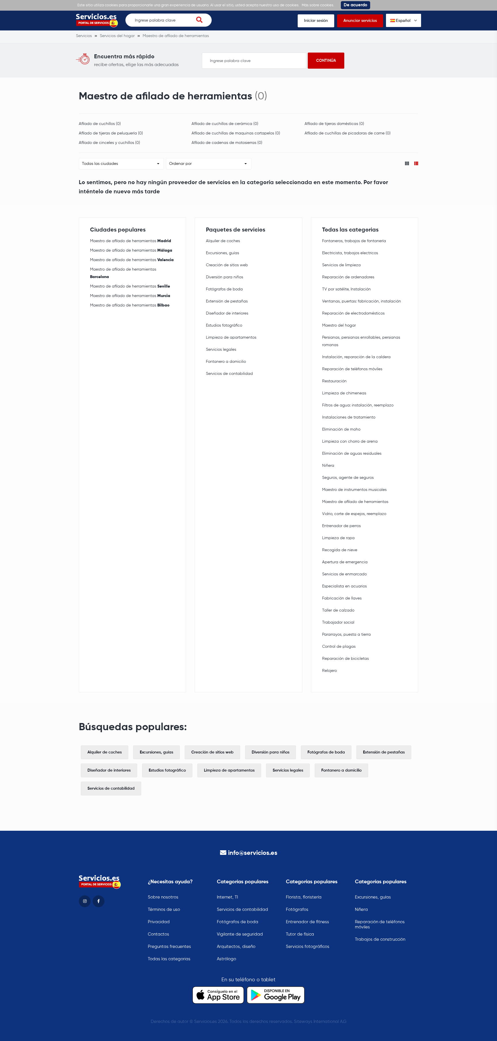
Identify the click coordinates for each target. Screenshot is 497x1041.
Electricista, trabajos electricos (350, 253)
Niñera (328, 466)
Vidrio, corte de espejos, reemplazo (354, 514)
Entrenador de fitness (307, 922)
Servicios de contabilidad (229, 374)
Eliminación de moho (341, 429)
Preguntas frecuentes (169, 946)
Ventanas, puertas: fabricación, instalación (361, 301)
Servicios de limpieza (341, 265)
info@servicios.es (252, 853)
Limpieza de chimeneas (344, 393)
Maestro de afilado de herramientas (130, 241)
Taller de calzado (338, 610)
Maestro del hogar (339, 325)
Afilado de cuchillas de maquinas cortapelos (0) (236, 133)
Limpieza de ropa (338, 538)
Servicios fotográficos (307, 946)
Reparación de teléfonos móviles (352, 369)
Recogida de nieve (339, 550)
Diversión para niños (224, 277)
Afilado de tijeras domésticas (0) (334, 124)
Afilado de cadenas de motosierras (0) (227, 143)
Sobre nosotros (163, 897)
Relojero (329, 671)
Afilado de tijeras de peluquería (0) (111, 133)
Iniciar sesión (316, 21)
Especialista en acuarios (344, 586)
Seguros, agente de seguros (348, 478)
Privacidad (159, 922)
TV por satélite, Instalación (346, 289)
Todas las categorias (169, 959)
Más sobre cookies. (318, 5)
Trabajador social (338, 622)
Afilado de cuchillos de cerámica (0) (225, 124)
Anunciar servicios (360, 21)
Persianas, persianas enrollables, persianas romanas (361, 341)
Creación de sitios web (227, 265)
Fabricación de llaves (342, 598)
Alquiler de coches (223, 241)
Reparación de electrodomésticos (353, 313)
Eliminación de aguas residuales (351, 454)
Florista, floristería (304, 897)
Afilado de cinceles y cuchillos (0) (109, 143)
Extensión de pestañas (227, 301)
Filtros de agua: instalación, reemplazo (357, 405)
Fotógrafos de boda (224, 289)
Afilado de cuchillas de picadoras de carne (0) (348, 133)
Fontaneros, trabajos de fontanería (354, 241)
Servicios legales (221, 350)
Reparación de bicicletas (345, 659)
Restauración (334, 381)
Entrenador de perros (341, 526)
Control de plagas (338, 647)
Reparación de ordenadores (348, 277)
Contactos (158, 934)
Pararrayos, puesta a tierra (346, 635)
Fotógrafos (297, 909)
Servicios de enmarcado (344, 574)
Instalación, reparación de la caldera (356, 357)
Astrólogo (226, 959)
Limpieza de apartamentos (231, 338)
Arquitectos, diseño (236, 946)
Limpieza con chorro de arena (350, 441)
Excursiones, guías (222, 253)
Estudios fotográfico (224, 325)
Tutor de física (300, 934)
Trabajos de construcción (380, 939)
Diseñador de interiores (227, 313)
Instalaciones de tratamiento (348, 417)
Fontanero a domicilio (226, 362)
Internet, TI (227, 897)
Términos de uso (164, 909)
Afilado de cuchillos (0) (100, 124)
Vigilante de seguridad (240, 934)
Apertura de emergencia (345, 562)
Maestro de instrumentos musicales (354, 490)
